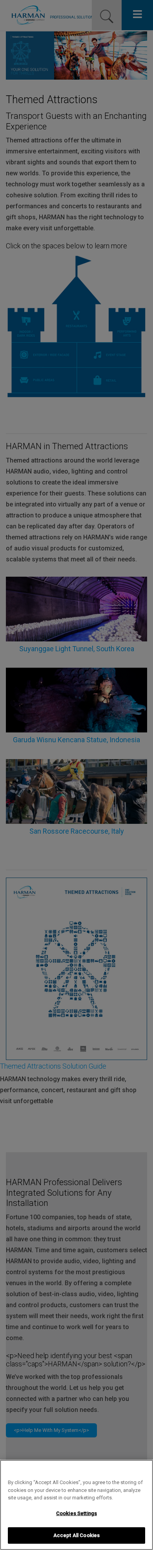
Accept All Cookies (76, 1535)
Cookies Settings (76, 1513)
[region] (76, 1505)
